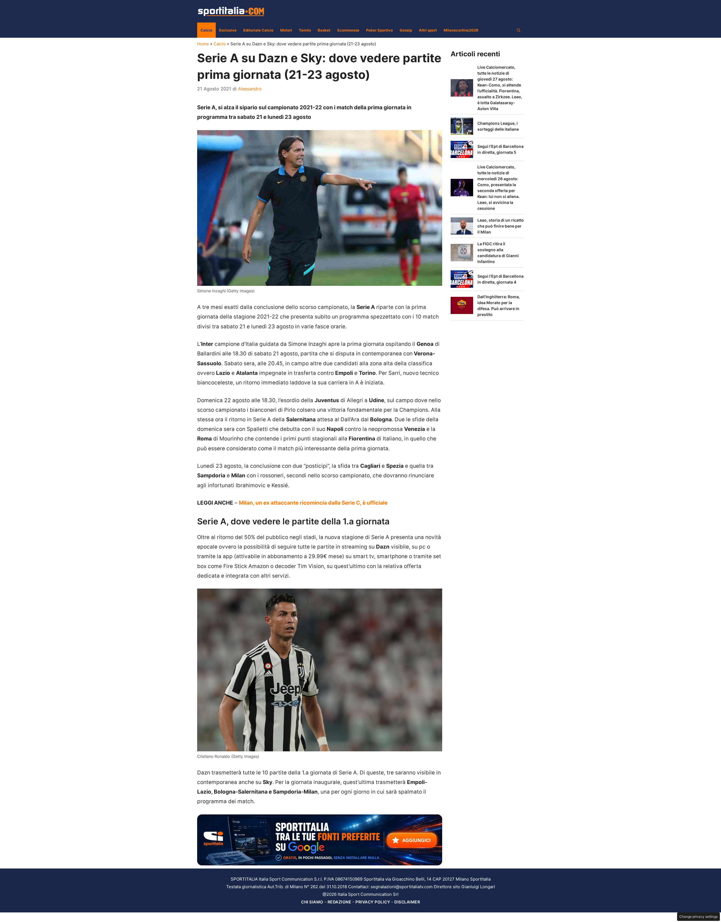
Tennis (305, 30)
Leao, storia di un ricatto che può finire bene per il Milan (500, 226)
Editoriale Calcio (258, 30)
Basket (324, 30)
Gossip (406, 30)
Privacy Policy (372, 901)
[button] (518, 30)
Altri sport (428, 30)
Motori (286, 30)
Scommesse (348, 30)
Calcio (206, 30)
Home (203, 43)
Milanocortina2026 (461, 30)
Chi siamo (312, 901)
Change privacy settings (698, 916)
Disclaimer (407, 901)
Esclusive (228, 30)
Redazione (339, 901)
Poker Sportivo (379, 30)
